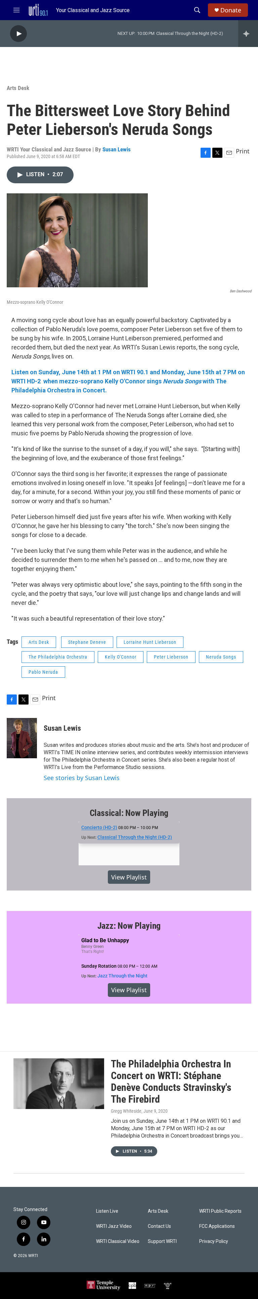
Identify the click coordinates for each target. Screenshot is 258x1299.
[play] (18, 34)
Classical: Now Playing (129, 813)
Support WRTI (162, 1241)
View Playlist (129, 877)
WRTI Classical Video (117, 1241)
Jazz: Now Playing (129, 926)
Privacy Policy (213, 1241)
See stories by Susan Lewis (82, 778)
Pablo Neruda (43, 672)
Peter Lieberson (171, 657)
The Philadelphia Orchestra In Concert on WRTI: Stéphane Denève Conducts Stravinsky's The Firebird (171, 1081)
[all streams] (248, 33)
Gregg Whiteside (126, 1111)
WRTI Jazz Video (114, 1226)
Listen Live (107, 1211)
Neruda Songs (221, 657)
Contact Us (159, 1226)
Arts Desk (18, 88)
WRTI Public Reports (220, 1211)
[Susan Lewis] (22, 738)
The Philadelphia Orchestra (58, 657)
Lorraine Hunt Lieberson (150, 642)
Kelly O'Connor (120, 657)
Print (243, 151)
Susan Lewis (116, 149)
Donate (230, 10)
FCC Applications (217, 1226)
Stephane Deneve (87, 642)
